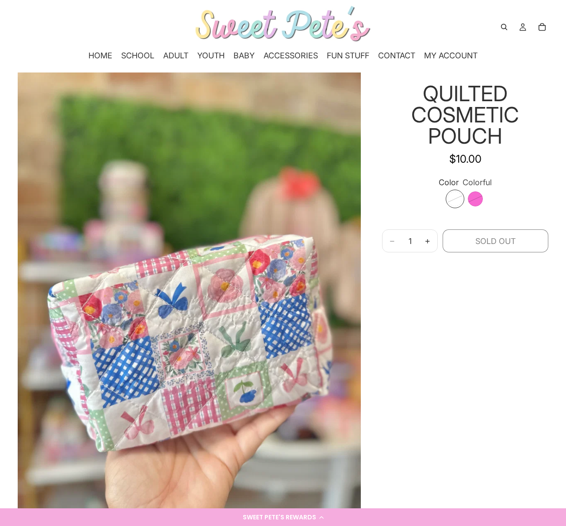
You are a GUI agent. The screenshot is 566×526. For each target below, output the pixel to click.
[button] (283, 517)
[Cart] (542, 27)
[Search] (504, 27)
